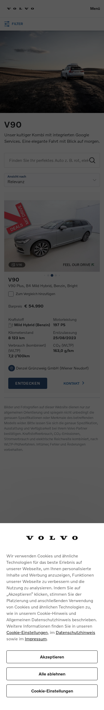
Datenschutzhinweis (75, 632)
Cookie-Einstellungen (27, 632)
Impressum (36, 638)
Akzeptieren (52, 656)
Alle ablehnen (52, 673)
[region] (52, 616)
